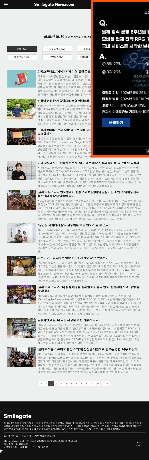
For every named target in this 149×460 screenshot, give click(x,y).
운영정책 (26, 435)
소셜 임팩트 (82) (57, 49)
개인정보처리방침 (45, 435)
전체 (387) (22, 49)
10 (97, 383)
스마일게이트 (11, 435)
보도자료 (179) (57, 57)
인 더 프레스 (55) (22, 57)
